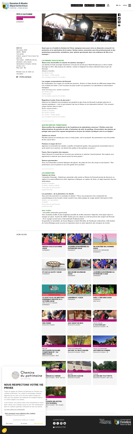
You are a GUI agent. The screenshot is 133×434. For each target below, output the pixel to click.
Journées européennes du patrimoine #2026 (78, 247)
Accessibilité (77, 5)
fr (117, 5)
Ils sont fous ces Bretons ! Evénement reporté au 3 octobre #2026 (53, 299)
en (120, 5)
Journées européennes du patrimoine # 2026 (104, 273)
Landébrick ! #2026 (75, 298)
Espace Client (108, 5)
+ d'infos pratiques (24, 77)
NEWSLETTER (60, 427)
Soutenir (101, 5)
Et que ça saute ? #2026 (52, 272)
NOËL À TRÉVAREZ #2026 (102, 298)
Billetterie (90, 5)
